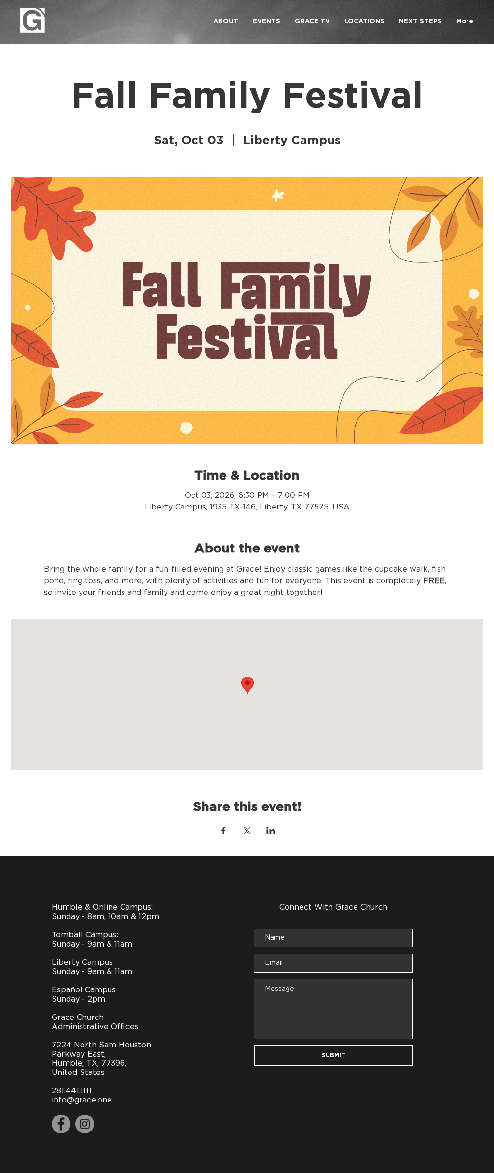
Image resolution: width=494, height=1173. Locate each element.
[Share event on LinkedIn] (270, 830)
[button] (226, 22)
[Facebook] (61, 1124)
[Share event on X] (247, 830)
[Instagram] (84, 1124)
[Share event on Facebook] (223, 830)
